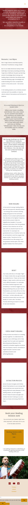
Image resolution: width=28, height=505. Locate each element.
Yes (24, 500)
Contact (14, 491)
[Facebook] (18, 483)
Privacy (14, 487)
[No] (8, 504)
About (14, 489)
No (3, 503)
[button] (14, 249)
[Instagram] (9, 483)
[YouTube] (14, 483)
